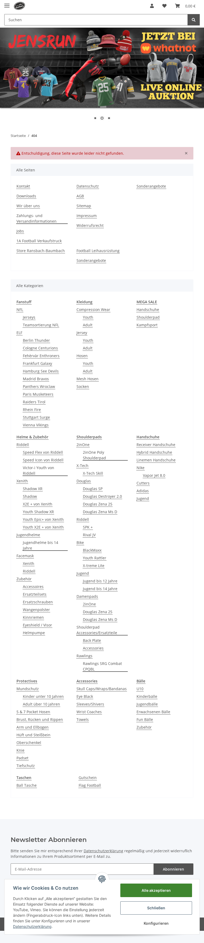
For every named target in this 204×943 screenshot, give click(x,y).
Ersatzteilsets (34, 594)
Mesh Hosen (87, 378)
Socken (82, 386)
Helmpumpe (34, 632)
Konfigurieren (156, 923)
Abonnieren (173, 869)
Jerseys (29, 317)
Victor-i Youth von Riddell (38, 470)
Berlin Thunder (36, 340)
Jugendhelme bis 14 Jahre (40, 545)
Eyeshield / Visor (37, 625)
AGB (80, 195)
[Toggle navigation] (7, 3)
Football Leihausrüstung (98, 250)
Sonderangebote (151, 186)
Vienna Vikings (36, 424)
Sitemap (83, 205)
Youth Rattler (94, 557)
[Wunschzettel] (164, 6)
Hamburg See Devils (41, 371)
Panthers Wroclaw (39, 386)
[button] (152, 6)
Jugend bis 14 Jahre (100, 588)
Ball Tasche (26, 785)
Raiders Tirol (34, 401)
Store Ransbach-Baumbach (40, 250)
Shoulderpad (148, 317)
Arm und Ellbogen (32, 727)
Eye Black (84, 696)
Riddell (22, 444)
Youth (88, 317)
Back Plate (92, 640)
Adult (87, 324)
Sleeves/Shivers (90, 704)
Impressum (86, 215)
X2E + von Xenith (37, 504)
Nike (140, 467)
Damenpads (87, 596)
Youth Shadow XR (38, 511)
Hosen (82, 355)
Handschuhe (148, 309)
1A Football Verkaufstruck (39, 240)
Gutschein (88, 777)
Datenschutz (87, 186)
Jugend (82, 573)
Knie (20, 750)
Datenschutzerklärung (103, 850)
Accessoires (33, 586)
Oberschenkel (28, 742)
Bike (80, 542)
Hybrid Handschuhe (154, 452)
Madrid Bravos (36, 378)
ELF (19, 332)
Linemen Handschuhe (156, 459)
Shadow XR (32, 488)
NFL (19, 309)
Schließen (156, 908)
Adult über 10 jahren (41, 704)
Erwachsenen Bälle (153, 711)
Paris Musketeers (38, 394)
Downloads (26, 195)
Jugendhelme (28, 534)
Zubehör (24, 578)
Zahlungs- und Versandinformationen (36, 218)
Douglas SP (93, 488)
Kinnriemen (33, 617)
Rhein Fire (32, 409)
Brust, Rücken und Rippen (39, 719)
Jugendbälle (147, 704)
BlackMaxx (92, 550)
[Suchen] (194, 19)
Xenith (22, 480)
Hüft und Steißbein (33, 734)
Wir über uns (28, 205)
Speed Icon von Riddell (43, 459)
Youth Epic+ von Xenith (43, 519)
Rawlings (84, 655)
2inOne (83, 444)
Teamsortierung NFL (41, 324)
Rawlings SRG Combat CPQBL (102, 666)
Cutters (143, 483)
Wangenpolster (36, 609)
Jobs (20, 230)
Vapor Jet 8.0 (154, 475)
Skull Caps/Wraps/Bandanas (101, 688)
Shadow (30, 496)
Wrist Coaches (89, 711)
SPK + (88, 527)
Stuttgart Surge (36, 417)
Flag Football (90, 785)
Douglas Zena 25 (97, 504)
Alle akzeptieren (156, 890)
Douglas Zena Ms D (100, 511)
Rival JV (89, 534)
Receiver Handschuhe (156, 444)
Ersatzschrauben (38, 601)
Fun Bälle (145, 719)
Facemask (25, 555)
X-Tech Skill (93, 473)
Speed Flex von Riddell (43, 452)
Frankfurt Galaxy (37, 363)
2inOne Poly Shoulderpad (94, 455)
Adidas (143, 490)
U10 (140, 688)
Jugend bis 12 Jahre (100, 580)
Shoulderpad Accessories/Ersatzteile (96, 630)
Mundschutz (27, 688)
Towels (82, 719)
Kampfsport (147, 324)
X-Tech (82, 465)
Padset (22, 757)
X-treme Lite (93, 565)
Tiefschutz (25, 765)
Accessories (93, 648)
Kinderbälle (147, 696)
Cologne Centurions (40, 348)
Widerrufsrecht (90, 225)
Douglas (83, 480)
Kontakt (23, 186)
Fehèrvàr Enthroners (41, 355)
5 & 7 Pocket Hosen (33, 711)
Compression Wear (93, 309)
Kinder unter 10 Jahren (43, 696)
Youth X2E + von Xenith (43, 527)
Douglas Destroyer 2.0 (102, 496)
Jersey (81, 332)
